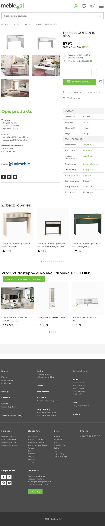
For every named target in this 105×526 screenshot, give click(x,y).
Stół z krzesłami (79, 388)
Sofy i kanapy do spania (46, 415)
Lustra (40, 385)
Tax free (31, 462)
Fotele (4, 377)
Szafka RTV (77, 394)
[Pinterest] (3, 483)
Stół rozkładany (79, 385)
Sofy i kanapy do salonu (46, 412)
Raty (29, 451)
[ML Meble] (19, 164)
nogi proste (89, 169)
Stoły (75, 379)
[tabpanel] (17, 231)
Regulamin (32, 436)
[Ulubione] (84, 6)
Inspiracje (31, 460)
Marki (56, 451)
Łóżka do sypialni (44, 374)
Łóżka (40, 371)
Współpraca (59, 439)
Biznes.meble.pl (60, 457)
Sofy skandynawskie (81, 371)
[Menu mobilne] (101, 6)
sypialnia (87, 156)
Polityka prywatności (36, 439)
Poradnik (31, 457)
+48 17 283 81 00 (90, 436)
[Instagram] (9, 477)
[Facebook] (3, 477)
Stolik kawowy (79, 391)
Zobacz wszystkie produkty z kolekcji (24, 279)
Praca (56, 442)
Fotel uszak (6, 383)
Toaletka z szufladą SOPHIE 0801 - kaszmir (16, 245)
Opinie (56, 448)
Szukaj (99, 15)
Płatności (31, 454)
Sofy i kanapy (43, 409)
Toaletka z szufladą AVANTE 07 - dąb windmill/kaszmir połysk (51, 245)
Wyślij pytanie (73, 98)
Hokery (4, 391)
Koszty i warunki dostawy (38, 445)
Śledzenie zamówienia (10, 436)
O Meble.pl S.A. (60, 445)
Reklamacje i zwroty (36, 442)
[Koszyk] (92, 6)
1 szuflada (87, 150)
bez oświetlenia (91, 164)
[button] (101, 82)
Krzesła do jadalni (8, 407)
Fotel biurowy (7, 380)
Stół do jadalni (78, 383)
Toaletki (87, 145)
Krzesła (4, 404)
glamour (87, 175)
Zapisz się (35, 491)
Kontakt (57, 436)
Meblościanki (43, 391)
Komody (5, 397)
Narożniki (41, 397)
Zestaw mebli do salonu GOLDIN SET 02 (14, 319)
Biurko (4, 371)
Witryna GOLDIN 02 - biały (51, 317)
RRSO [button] (84, 47)
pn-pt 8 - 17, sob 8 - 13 (83, 93)
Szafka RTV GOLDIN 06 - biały (84, 319)
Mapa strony (59, 454)
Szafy (75, 402)
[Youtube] (9, 483)
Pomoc (31, 448)
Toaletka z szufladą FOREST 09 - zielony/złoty (86, 245)
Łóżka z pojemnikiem (45, 377)
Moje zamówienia (8, 439)
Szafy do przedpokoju (82, 406)
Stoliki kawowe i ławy (12, 415)
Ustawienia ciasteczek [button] (10, 445)
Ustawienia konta (8, 442)
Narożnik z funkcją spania (47, 401)
